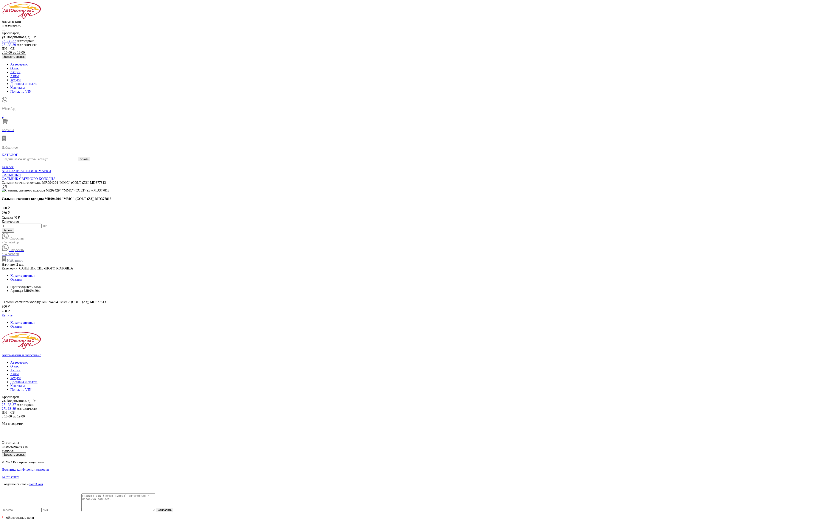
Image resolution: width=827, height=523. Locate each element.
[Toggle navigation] (3, 30)
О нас (14, 68)
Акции (15, 72)
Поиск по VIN (20, 91)
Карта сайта (10, 477)
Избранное (14, 260)
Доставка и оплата (23, 84)
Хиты (14, 76)
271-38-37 (9, 41)
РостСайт (36, 484)
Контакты (17, 87)
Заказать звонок (14, 56)
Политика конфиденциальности (25, 469)
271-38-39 (9, 45)
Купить (7, 230)
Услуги (15, 80)
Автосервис (19, 64)
